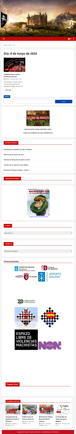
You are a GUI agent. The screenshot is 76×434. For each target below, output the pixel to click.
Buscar (7, 96)
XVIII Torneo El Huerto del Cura (14, 155)
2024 (7, 69)
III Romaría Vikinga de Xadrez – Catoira (16, 170)
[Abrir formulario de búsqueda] (73, 39)
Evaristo (7, 79)
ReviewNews (45, 432)
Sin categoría (13, 69)
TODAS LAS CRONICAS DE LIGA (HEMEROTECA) (38, 133)
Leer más (9, 90)
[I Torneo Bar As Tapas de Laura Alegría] (63, 409)
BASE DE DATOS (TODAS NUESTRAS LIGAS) (38, 129)
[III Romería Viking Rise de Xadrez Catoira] (46, 409)
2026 (25, 412)
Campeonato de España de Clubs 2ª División (18, 149)
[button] (4, 39)
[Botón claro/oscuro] (70, 39)
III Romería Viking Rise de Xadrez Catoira (17, 160)
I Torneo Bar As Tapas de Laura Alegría (16, 165)
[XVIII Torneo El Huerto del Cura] (29, 409)
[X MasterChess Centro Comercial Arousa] (14, 65)
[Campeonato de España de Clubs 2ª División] (13, 409)
